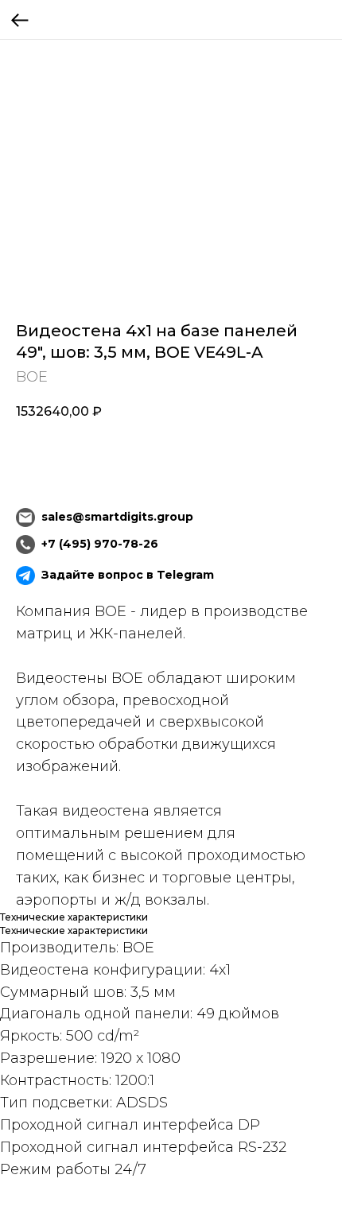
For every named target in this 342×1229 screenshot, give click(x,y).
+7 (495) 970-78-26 (99, 544)
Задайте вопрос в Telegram (127, 575)
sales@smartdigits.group (117, 517)
